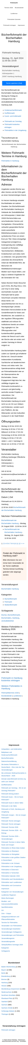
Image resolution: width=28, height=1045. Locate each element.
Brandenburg (5, 976)
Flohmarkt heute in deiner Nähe (12, 803)
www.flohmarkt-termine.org (10, 1041)
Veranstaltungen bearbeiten (10, 929)
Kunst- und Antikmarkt (13, 116)
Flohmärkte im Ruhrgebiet (10, 854)
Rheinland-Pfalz (6, 998)
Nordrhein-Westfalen (8, 995)
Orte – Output (6, 913)
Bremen (4, 979)
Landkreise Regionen (8, 895)
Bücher (4, 615)
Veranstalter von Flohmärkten (11, 926)
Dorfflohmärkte (6, 785)
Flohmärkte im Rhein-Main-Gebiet (13, 848)
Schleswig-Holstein (7, 1011)
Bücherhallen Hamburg (10, 589)
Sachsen (4, 1005)
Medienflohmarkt (11, 605)
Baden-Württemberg (8, 967)
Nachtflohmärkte (7, 907)
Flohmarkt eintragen (8, 1030)
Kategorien (5, 948)
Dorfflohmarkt (10, 113)
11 (17, 543)
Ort (2, 910)
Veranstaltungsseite (8, 941)
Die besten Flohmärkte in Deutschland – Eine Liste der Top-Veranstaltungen (13, 767)
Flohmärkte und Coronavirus (11, 885)
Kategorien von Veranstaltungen (12, 892)
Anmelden (23, 1041)
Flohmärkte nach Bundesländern (12, 879)
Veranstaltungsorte (7, 938)
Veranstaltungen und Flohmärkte (12, 935)
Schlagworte (5, 951)
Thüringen (4, 1014)
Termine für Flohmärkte (9, 922)
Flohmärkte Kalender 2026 (10, 876)
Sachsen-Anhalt (6, 1008)
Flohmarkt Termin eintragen (10, 821)
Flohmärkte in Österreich (10, 869)
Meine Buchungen (7, 898)
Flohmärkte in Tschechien (10, 873)
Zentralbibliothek (7, 621)
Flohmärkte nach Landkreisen (11, 882)
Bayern (3, 970)
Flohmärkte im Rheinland (10, 851)
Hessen (4, 986)
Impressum (5, 888)
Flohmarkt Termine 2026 (9, 827)
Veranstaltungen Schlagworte (11, 932)
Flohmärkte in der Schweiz (10, 863)
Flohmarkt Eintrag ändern (10, 794)
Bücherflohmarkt (11, 599)
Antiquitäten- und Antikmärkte (11, 749)
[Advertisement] (14, 725)
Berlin (3, 973)
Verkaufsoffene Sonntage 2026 (12, 945)
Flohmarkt (14, 3)
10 (15, 543)
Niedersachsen (6, 992)
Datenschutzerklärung (8, 761)
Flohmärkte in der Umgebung (15, 130)
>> (23, 543)
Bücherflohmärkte (7, 758)
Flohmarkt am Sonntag (13, 121)
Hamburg (15, 618)
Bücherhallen (6, 618)
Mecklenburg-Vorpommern (10, 989)
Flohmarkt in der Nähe (9, 806)
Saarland (4, 1001)
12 (19, 543)
